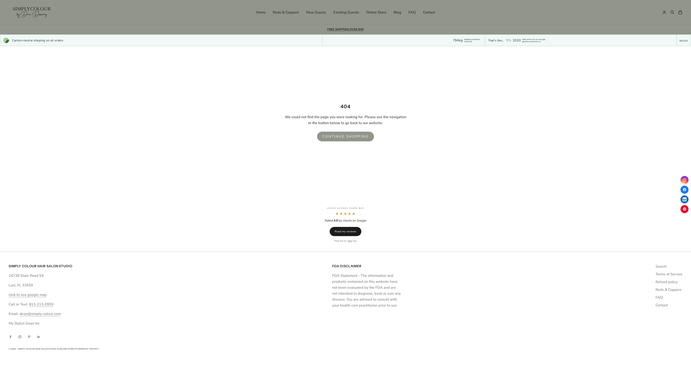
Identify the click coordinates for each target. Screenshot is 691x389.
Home (261, 12)
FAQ (412, 12)
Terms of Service (669, 274)
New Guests (316, 12)
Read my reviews (345, 231)
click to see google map (28, 294)
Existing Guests (346, 12)
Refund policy (667, 282)
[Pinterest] (684, 209)
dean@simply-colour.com (40, 313)
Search (661, 266)
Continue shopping (345, 136)
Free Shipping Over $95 (345, 29)
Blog (397, 12)
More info (683, 40)
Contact (429, 12)
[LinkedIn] (684, 199)
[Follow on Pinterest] (29, 337)
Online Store (376, 12)
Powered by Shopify (87, 349)
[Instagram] (684, 180)
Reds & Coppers (286, 12)
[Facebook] (684, 190)
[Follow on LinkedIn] (38, 337)
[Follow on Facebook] (10, 337)
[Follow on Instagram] (20, 337)
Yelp (349, 241)
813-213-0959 (41, 304)
